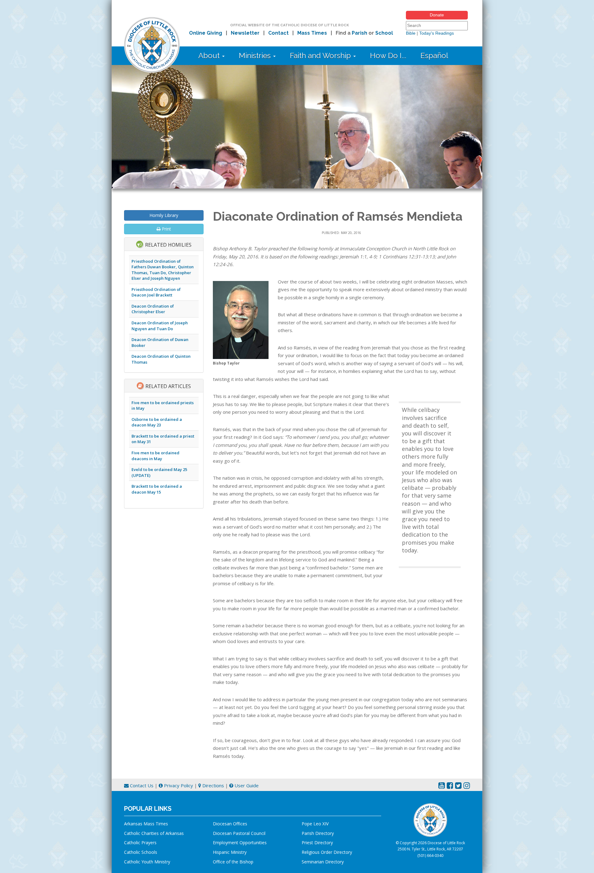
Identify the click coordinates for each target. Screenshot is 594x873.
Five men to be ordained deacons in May (155, 455)
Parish (359, 33)
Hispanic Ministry (230, 852)
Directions (212, 785)
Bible (410, 33)
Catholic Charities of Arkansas (154, 833)
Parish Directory (318, 833)
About (210, 55)
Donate (437, 14)
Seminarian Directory (323, 862)
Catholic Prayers (140, 842)
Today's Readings (436, 33)
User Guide (246, 785)
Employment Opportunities (240, 842)
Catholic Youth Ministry (147, 862)
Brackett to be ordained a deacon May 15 (156, 489)
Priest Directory (317, 842)
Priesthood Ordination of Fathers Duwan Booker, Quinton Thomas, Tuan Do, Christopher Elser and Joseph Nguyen (162, 269)
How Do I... (388, 55)
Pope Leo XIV (315, 824)
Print (166, 229)
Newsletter (245, 33)
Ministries (256, 55)
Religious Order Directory (327, 852)
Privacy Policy (178, 785)
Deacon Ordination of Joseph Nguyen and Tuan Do (159, 325)
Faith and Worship (321, 55)
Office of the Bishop (233, 862)
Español (434, 55)
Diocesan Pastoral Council (239, 833)
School (384, 33)
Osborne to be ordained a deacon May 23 (156, 422)
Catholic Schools (140, 852)
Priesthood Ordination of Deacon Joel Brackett (156, 292)
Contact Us (141, 785)
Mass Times (312, 33)
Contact (278, 33)
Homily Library (163, 215)
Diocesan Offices (230, 824)
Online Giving (205, 33)
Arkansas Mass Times (146, 824)
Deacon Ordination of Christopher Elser (152, 309)
